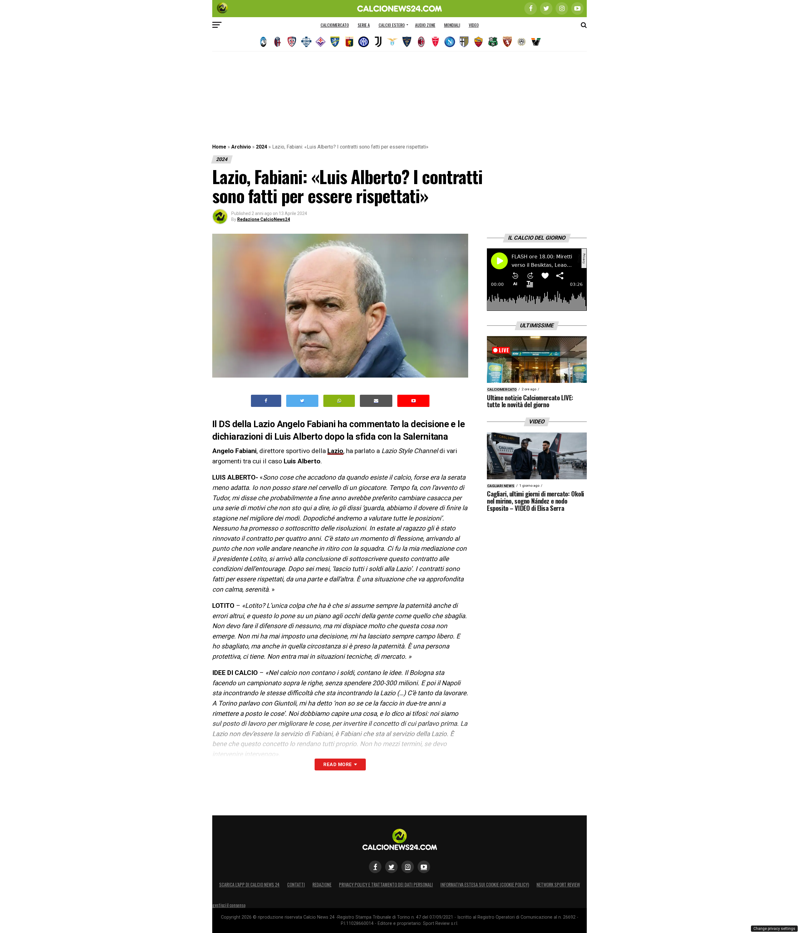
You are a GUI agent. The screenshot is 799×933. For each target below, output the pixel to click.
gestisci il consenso (228, 905)
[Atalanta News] (263, 42)
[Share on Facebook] (266, 400)
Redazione (321, 884)
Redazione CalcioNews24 (263, 219)
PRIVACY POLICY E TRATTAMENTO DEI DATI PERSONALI (386, 884)
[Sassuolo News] (493, 42)
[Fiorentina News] (320, 42)
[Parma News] (464, 42)
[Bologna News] (277, 42)
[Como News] (306, 42)
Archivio (241, 147)
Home (219, 147)
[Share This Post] (339, 400)
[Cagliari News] (292, 42)
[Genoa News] (349, 42)
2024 (261, 147)
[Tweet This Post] (302, 400)
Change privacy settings (774, 928)
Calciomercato (335, 25)
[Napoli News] (450, 42)
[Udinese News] (521, 42)
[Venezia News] (536, 42)
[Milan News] (421, 42)
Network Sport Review (558, 884)
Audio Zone (425, 25)
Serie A (364, 25)
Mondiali (452, 25)
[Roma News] (478, 42)
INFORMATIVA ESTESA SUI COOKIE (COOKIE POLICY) (484, 884)
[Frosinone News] (335, 42)
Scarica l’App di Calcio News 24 (249, 884)
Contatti (296, 884)
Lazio (335, 451)
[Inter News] (363, 42)
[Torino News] (507, 42)
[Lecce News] (407, 42)
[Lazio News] (392, 42)
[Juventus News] (378, 42)
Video (474, 25)
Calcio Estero (392, 25)
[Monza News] (435, 42)
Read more (337, 764)
